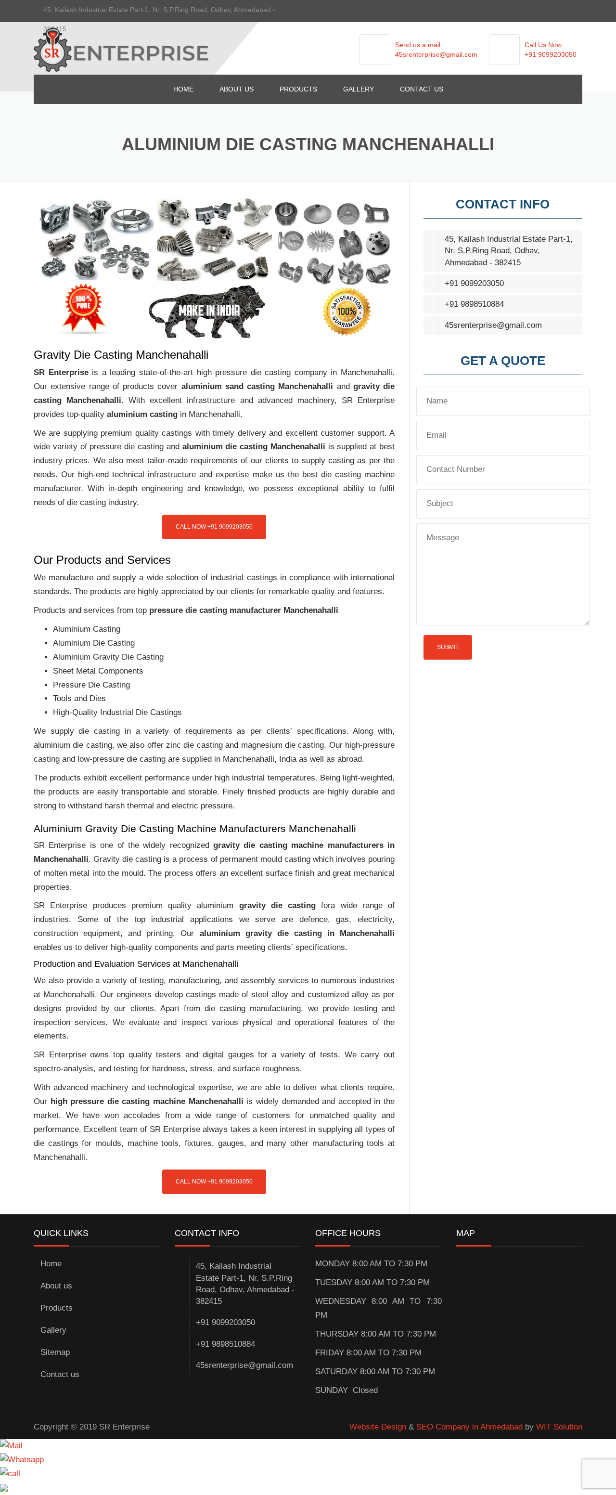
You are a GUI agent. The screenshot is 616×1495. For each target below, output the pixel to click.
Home (183, 89)
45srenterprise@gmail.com (436, 54)
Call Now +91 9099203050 (214, 526)
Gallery (358, 89)
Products (298, 89)
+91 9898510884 (474, 304)
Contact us (421, 89)
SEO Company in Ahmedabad (469, 1426)
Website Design (377, 1426)
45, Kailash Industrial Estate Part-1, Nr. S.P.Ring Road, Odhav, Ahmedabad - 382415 (509, 250)
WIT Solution (559, 1426)
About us (236, 89)
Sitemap (55, 1352)
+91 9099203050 (551, 54)
